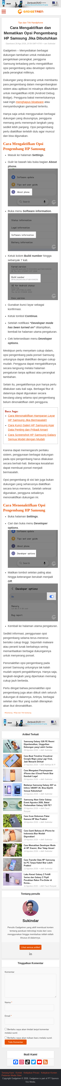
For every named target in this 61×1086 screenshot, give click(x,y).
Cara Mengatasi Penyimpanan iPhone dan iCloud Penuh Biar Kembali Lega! (38, 773)
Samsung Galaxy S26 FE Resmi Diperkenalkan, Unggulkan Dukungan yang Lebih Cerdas (39, 744)
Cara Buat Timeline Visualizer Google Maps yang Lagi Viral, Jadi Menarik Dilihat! (38, 759)
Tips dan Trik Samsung (23, 713)
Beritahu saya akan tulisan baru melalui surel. (29, 1038)
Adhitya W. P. (50, 765)
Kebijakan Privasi (31, 1073)
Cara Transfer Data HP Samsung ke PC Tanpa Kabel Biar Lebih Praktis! (39, 863)
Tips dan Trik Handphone (30, 22)
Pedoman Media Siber (12, 1075)
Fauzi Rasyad (50, 886)
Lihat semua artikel (30, 947)
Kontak (19, 1073)
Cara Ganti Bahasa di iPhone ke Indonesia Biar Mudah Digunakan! (39, 834)
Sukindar (51, 44)
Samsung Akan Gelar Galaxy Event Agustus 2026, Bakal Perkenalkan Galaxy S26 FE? (38, 802)
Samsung (9, 713)
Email (8, 1016)
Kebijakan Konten (49, 1073)
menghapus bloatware (30, 102)
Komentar (9, 972)
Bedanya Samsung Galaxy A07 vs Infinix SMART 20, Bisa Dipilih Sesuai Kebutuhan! (40, 788)
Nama (8, 1002)
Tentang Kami (8, 1073)
